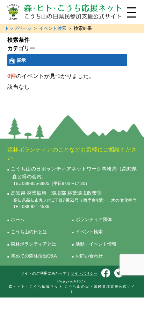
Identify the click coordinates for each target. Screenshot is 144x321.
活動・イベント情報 (95, 244)
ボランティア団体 (93, 219)
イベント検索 (52, 28)
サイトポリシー (84, 273)
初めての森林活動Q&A (34, 256)
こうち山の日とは (29, 231)
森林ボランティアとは (33, 244)
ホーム (17, 219)
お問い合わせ (89, 256)
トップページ (18, 28)
